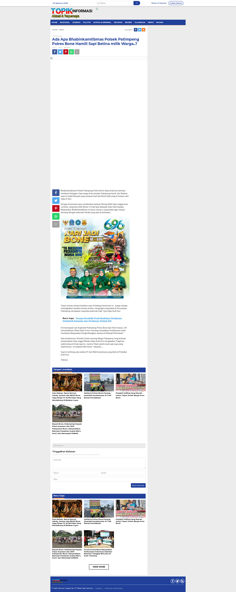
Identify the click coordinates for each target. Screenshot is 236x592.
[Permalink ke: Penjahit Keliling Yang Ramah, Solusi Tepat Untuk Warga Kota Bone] (131, 382)
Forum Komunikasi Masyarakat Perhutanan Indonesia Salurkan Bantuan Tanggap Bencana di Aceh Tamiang (98, 553)
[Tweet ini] (60, 51)
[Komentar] (76, 51)
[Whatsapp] (71, 51)
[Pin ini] (65, 51)
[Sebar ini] (54, 51)
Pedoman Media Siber (114, 588)
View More (99, 567)
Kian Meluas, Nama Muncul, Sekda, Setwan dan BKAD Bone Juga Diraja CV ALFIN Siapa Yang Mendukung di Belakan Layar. (66, 522)
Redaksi (99, 588)
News (60, 47)
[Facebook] (136, 30)
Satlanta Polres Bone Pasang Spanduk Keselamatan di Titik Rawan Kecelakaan (97, 395)
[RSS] (144, 30)
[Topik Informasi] (71, 13)
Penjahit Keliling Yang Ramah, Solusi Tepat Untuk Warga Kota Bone (130, 395)
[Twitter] (140, 30)
